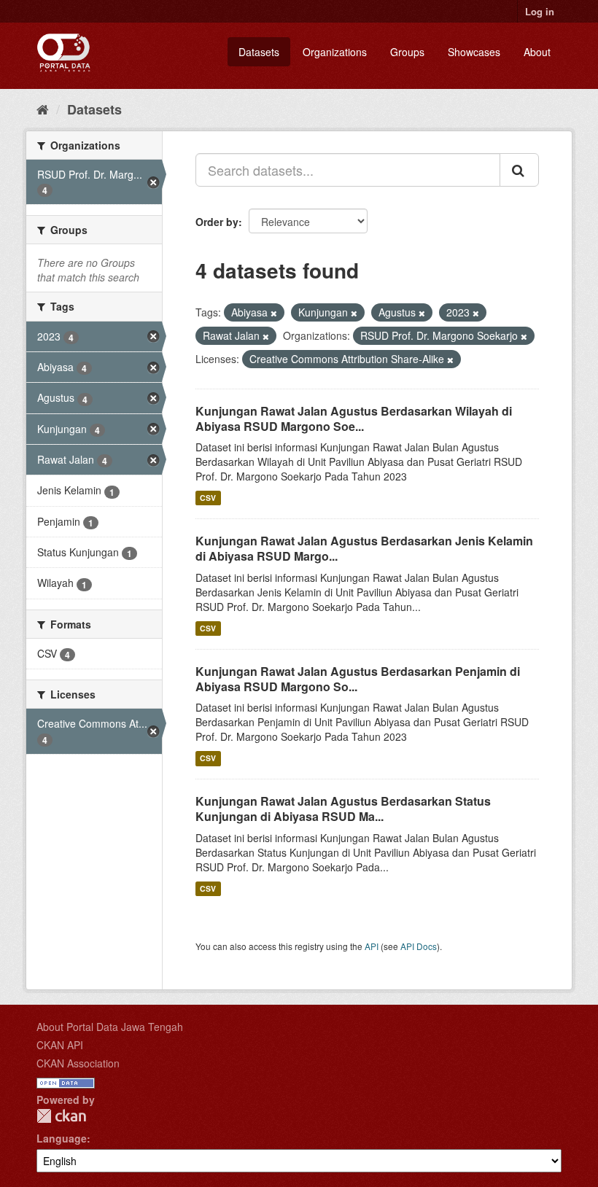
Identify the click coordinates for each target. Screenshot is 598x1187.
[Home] (42, 108)
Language (61, 1138)
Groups (407, 51)
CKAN (61, 1116)
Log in (539, 11)
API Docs (418, 946)
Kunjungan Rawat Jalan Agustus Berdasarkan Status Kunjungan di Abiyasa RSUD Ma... (343, 809)
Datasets (258, 51)
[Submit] (519, 170)
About (537, 51)
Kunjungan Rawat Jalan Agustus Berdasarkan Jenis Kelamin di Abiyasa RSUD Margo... (364, 548)
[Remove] (274, 313)
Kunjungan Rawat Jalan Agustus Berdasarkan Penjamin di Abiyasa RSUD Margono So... (357, 679)
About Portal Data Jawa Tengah (109, 1026)
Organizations (335, 51)
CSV (208, 497)
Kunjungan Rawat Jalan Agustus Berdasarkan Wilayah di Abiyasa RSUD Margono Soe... (353, 418)
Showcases (474, 51)
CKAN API (59, 1045)
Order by (216, 221)
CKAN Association (78, 1063)
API (371, 946)
